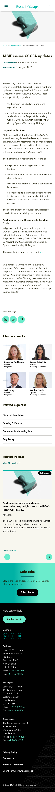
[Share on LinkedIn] (5, 319)
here (41, 252)
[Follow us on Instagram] (19, 636)
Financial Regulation (13, 415)
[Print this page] (13, 319)
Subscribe (26, 592)
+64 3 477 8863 (18, 737)
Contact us (12, 619)
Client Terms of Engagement (18, 771)
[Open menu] (6, 5)
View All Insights (10, 463)
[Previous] (7, 557)
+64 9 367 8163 (15, 674)
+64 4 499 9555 (18, 707)
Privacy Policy (10, 752)
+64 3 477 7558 (15, 740)
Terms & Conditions (13, 765)
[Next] (49, 557)
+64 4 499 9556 (15, 711)
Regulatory (8, 439)
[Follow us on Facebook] (12, 636)
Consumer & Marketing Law (17, 431)
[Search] (49, 5)
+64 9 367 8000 (18, 671)
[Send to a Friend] (21, 319)
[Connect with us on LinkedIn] (5, 636)
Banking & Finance (12, 423)
